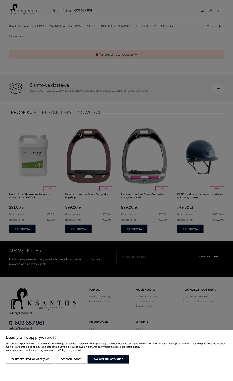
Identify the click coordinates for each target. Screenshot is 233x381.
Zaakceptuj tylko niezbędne (30, 359)
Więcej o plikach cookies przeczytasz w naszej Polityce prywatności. (45, 350)
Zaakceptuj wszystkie (108, 359)
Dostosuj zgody (71, 359)
